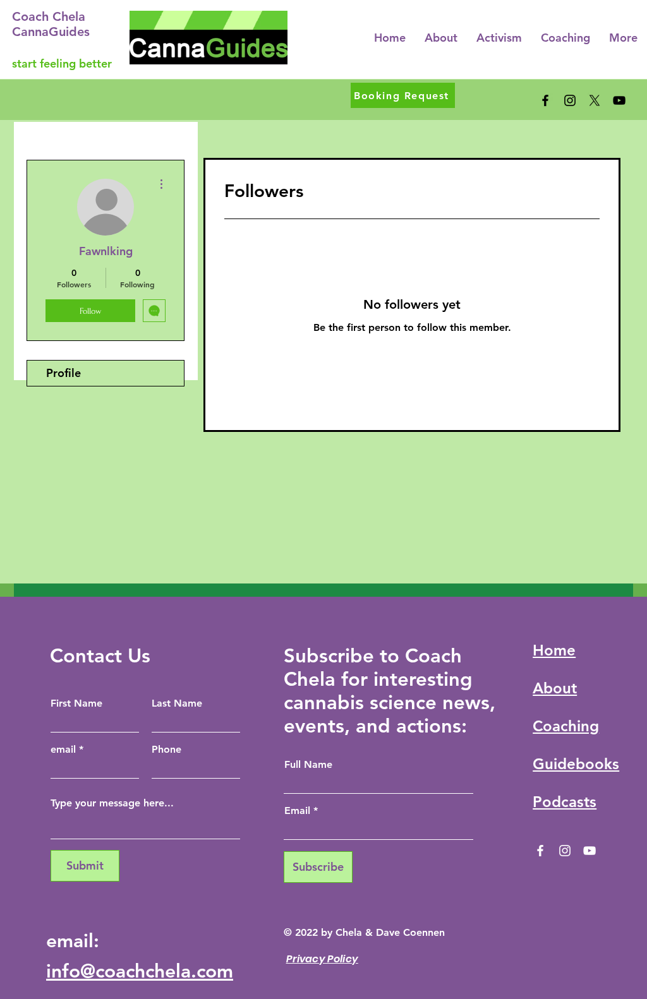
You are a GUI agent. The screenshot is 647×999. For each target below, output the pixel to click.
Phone (166, 750)
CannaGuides (51, 31)
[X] (594, 100)
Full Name (308, 765)
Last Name (177, 703)
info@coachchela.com (139, 971)
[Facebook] (545, 100)
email (63, 750)
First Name (76, 703)
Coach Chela (48, 16)
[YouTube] (619, 100)
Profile (63, 373)
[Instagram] (569, 100)
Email (297, 811)
